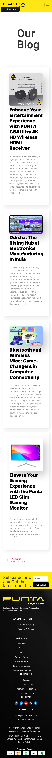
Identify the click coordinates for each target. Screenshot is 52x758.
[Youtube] (26, 703)
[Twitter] (21, 703)
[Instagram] (30, 703)
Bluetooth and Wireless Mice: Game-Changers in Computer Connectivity (25, 363)
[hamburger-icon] (47, 5)
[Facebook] (16, 703)
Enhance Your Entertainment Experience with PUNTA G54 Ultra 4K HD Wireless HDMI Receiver (26, 129)
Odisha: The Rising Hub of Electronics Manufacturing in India (26, 248)
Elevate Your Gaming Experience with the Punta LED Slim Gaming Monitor (25, 491)
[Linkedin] (35, 703)
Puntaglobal (35, 731)
